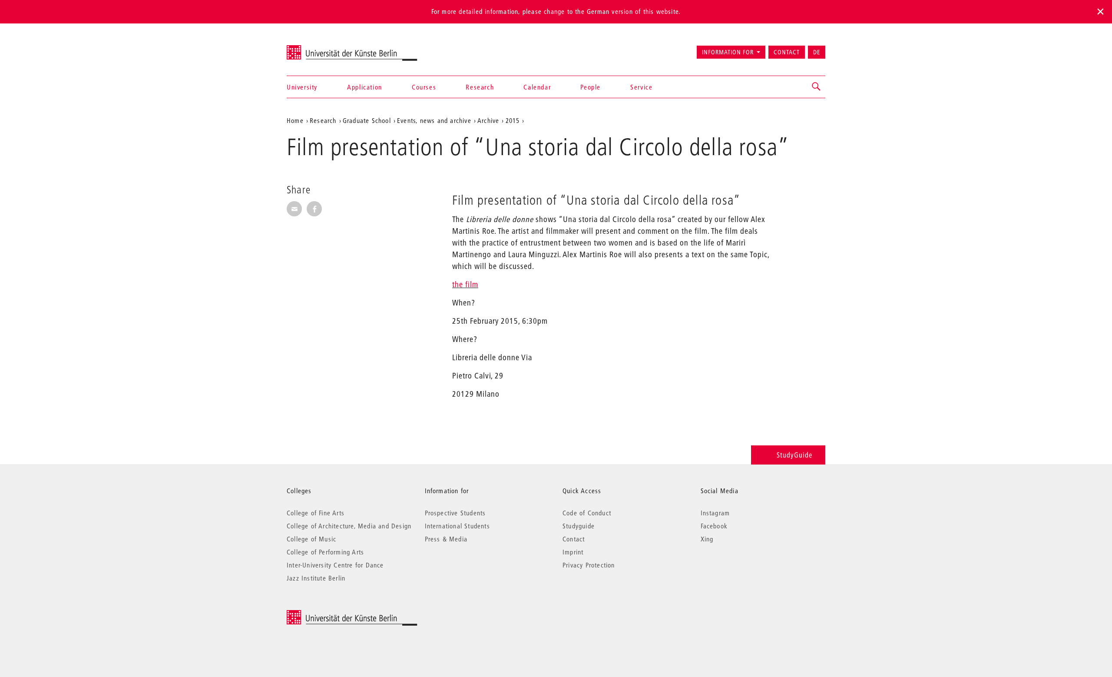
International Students (457, 525)
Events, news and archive (434, 120)
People (590, 87)
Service (641, 87)
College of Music (311, 538)
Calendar (537, 87)
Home (295, 120)
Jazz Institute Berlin (316, 578)
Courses (424, 87)
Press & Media (446, 538)
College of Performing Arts (325, 552)
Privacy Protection (589, 565)
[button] (816, 87)
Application (364, 87)
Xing (707, 538)
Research (480, 87)
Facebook (714, 525)
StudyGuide (794, 454)
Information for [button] (728, 52)
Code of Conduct (587, 512)
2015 (513, 120)
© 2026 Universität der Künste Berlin (332, 614)
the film (465, 284)
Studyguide (579, 525)
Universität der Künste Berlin (321, 48)
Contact (787, 52)
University (302, 87)
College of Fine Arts (315, 512)
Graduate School (367, 120)
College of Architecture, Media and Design (349, 525)
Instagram (715, 512)
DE (816, 52)
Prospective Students (455, 512)
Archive (488, 120)
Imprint (573, 552)
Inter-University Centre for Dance (335, 565)
